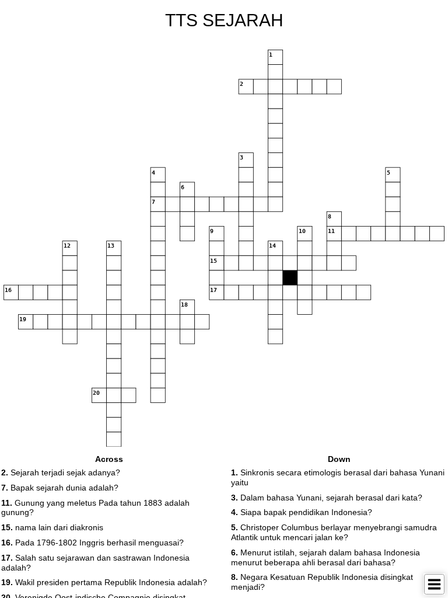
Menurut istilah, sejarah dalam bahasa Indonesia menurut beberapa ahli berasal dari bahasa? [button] (325, 557)
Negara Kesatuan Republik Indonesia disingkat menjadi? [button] (322, 582)
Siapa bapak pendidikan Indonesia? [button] (301, 512)
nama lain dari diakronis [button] (52, 527)
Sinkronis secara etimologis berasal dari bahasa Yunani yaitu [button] (337, 477)
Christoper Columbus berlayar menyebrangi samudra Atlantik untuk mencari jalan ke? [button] (334, 532)
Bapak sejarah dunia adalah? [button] (59, 487)
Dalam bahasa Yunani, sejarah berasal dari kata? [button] (326, 497)
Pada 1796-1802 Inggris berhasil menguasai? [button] (92, 542)
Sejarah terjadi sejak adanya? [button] (60, 472)
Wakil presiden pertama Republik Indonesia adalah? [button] (104, 582)
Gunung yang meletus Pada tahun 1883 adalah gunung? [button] (95, 507)
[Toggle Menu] (434, 584)
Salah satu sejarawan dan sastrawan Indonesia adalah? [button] (95, 562)
